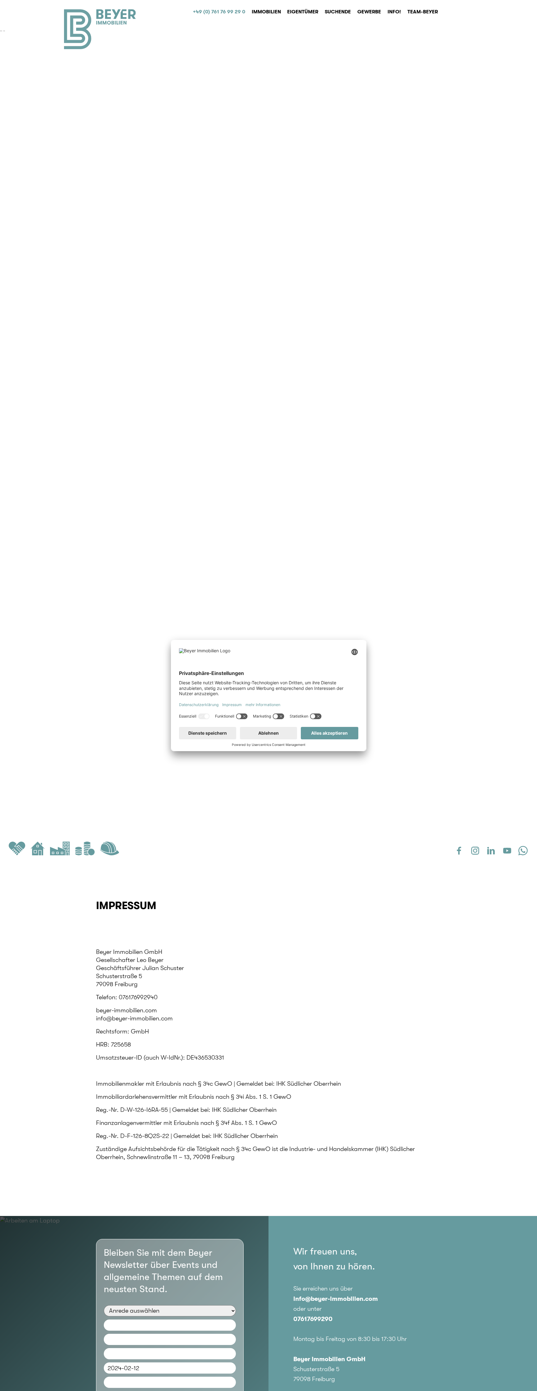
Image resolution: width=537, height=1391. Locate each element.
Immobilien (266, 11)
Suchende (338, 11)
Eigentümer (302, 11)
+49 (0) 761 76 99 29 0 (219, 11)
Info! (394, 11)
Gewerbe (369, 11)
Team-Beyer (422, 11)
